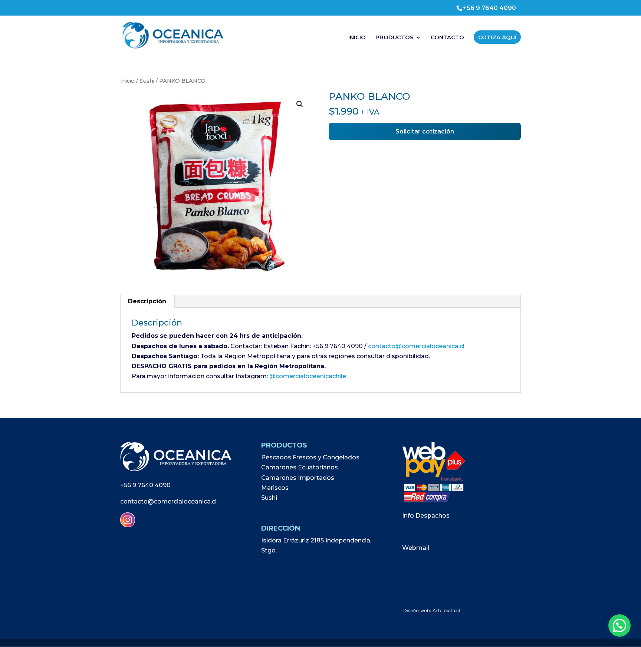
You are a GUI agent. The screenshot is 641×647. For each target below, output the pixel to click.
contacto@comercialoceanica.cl (416, 346)
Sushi (146, 80)
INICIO (357, 38)
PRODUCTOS (394, 38)
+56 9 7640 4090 (145, 485)
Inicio (127, 80)
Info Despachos (426, 515)
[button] (299, 104)
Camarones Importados (297, 477)
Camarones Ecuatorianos (299, 467)
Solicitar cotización (424, 131)
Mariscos (275, 487)
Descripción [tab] (147, 301)
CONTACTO (447, 38)
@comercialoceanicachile (307, 376)
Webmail (415, 547)
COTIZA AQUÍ (497, 37)
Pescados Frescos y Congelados (310, 457)
